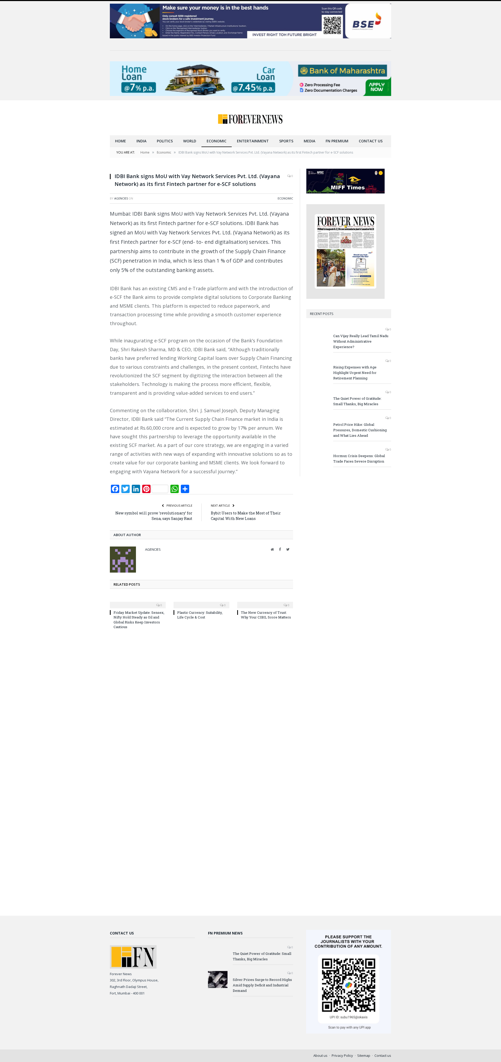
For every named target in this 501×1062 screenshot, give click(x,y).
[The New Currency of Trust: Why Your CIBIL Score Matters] (265, 601)
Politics (165, 140)
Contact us (371, 140)
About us (320, 1055)
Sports (286, 140)
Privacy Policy (342, 1055)
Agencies (121, 198)
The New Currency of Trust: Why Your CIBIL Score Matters (266, 615)
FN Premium (337, 140)
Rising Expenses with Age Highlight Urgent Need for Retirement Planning (355, 372)
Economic (216, 140)
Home (120, 140)
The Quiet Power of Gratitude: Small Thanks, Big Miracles (357, 401)
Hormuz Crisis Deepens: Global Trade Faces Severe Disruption (359, 458)
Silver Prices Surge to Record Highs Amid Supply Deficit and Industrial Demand (262, 985)
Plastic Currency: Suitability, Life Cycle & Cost (200, 615)
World (189, 140)
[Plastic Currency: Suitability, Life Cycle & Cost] (201, 601)
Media (309, 140)
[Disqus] (201, 703)
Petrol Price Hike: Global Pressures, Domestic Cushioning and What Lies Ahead (360, 430)
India (141, 140)
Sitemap (363, 1055)
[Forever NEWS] (250, 117)
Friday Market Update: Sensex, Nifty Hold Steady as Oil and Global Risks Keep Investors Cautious (139, 619)
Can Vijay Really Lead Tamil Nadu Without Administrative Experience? (360, 341)
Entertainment (253, 140)
